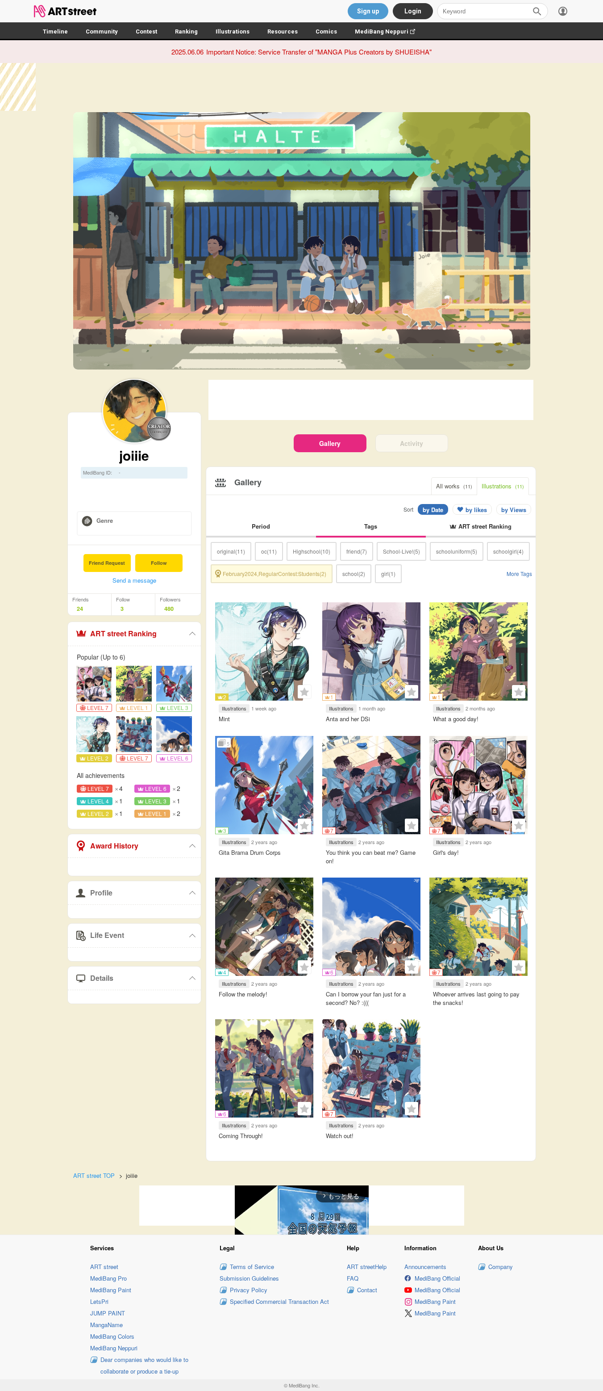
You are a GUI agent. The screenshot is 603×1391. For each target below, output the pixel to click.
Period (261, 526)
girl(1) (388, 573)
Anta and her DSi (348, 718)
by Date (433, 509)
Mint (224, 718)
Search (537, 11)
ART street (104, 1266)
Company (500, 1266)
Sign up (368, 11)
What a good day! (455, 718)
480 (169, 609)
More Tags (519, 573)
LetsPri (99, 1301)
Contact (367, 1290)
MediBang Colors (112, 1336)
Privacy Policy (248, 1290)
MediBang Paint (110, 1290)
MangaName (106, 1324)
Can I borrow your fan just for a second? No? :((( (366, 998)
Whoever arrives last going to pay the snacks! (476, 998)
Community (102, 31)
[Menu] (562, 11)
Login (412, 11)
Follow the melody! (243, 994)
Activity (411, 443)
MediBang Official (437, 1278)
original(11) (231, 551)
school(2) (353, 573)
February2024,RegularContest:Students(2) (274, 573)
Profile (101, 892)
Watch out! (339, 1135)
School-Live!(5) (401, 551)
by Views (513, 509)
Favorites (304, 691)
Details (101, 978)
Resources (282, 31)
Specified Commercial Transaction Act (279, 1301)
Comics (326, 31)
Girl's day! (446, 852)
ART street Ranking (123, 633)
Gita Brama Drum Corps (250, 852)
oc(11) (269, 551)
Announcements (425, 1266)
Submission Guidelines (249, 1278)
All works (454, 486)
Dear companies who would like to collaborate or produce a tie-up (144, 1365)
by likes (476, 509)
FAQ (352, 1278)
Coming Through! (241, 1135)
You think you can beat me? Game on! (371, 856)
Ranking (186, 31)
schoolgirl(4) (508, 551)
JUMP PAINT (107, 1313)
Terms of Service (252, 1266)
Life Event (107, 935)
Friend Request (107, 562)
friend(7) (356, 551)
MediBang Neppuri (389, 31)
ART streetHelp (367, 1266)
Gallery (330, 443)
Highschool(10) (311, 551)
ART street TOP (94, 1175)
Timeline (55, 31)
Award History (114, 845)
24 (80, 609)
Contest (146, 31)
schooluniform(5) (456, 551)
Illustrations (233, 31)
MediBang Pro (108, 1278)
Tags (370, 526)
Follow (159, 562)
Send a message (134, 580)
